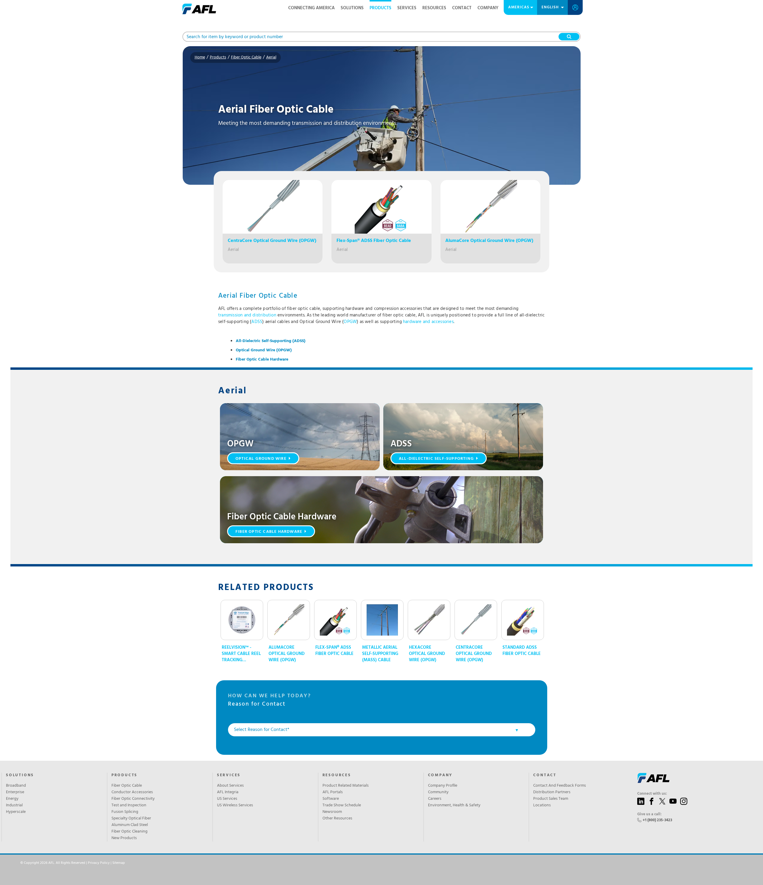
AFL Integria (227, 792)
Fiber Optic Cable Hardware (262, 359)
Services (406, 8)
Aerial (271, 57)
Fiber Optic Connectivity (133, 799)
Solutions (352, 8)
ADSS (256, 322)
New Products (124, 838)
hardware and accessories (428, 322)
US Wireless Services (235, 805)
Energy (12, 799)
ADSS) (270, 341)
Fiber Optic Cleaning (129, 831)
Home (200, 57)
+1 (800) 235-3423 (657, 820)
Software (330, 799)
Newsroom (332, 812)
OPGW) (264, 350)
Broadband (16, 785)
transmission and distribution (247, 315)
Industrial (14, 805)
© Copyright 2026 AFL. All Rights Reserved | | (72, 863)
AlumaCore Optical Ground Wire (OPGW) (287, 654)
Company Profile (442, 785)
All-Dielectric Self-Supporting (436, 458)
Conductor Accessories (132, 792)
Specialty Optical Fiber (131, 818)
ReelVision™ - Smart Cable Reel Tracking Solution (241, 654)
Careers (434, 799)
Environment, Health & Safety (454, 805)
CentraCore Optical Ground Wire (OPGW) (474, 654)
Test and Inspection (128, 805)
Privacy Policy (99, 863)
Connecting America (311, 8)
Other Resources (337, 818)
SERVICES (229, 775)
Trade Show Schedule (341, 805)
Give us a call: (649, 814)
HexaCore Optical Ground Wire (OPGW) (427, 654)
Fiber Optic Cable (246, 57)
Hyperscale (16, 812)
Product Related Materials (345, 785)
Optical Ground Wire (260, 458)
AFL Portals (332, 792)
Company (487, 8)
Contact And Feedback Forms (559, 785)
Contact (462, 8)
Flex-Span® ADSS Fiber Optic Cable (334, 651)
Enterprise (15, 792)
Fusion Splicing (124, 812)
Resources (434, 8)
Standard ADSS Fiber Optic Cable (522, 651)
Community (438, 792)
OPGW (350, 322)
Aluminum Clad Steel (129, 825)
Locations (542, 805)
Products (380, 8)
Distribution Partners (551, 792)
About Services (230, 785)
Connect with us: (652, 793)
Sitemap (118, 863)
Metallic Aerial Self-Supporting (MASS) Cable (380, 654)
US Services (227, 799)
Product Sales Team (550, 799)
